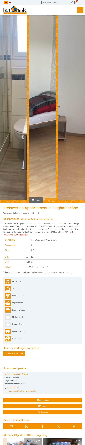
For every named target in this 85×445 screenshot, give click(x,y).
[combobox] (58, 2)
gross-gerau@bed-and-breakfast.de (21, 391)
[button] (80, 10)
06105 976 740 (13, 387)
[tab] (36, 200)
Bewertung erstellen (15, 353)
